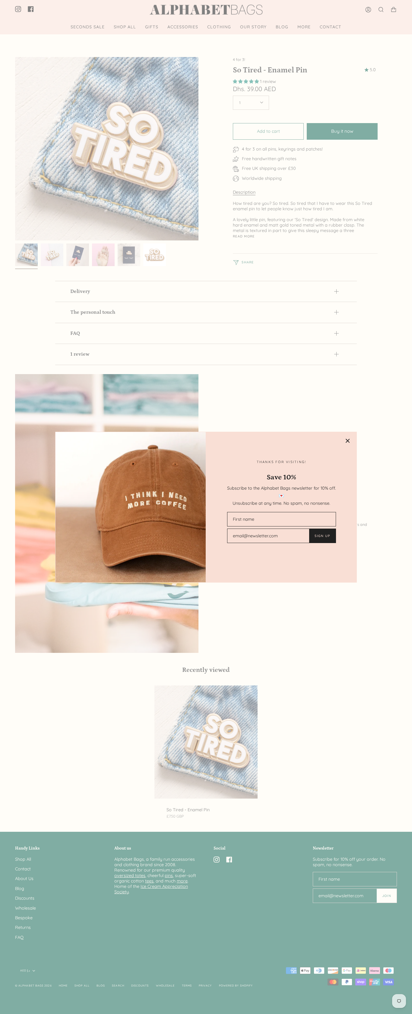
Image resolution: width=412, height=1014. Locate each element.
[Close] (348, 441)
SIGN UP (322, 536)
